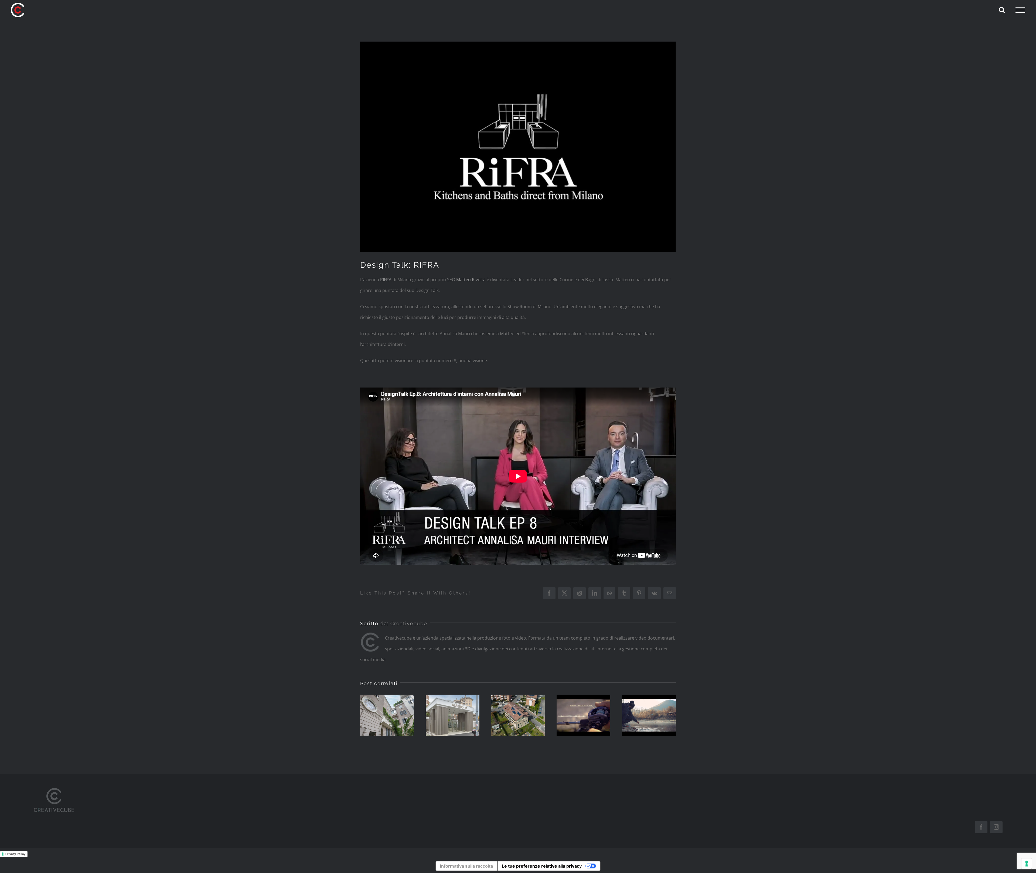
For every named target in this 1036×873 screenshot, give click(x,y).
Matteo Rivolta (471, 280)
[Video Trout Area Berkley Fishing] (649, 715)
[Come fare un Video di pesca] (583, 715)
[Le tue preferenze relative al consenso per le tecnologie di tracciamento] (1026, 863)
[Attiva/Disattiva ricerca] (1002, 9)
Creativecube (408, 623)
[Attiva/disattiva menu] (1020, 10)
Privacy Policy (15, 854)
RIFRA (385, 280)
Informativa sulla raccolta (466, 866)
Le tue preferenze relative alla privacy (542, 866)
